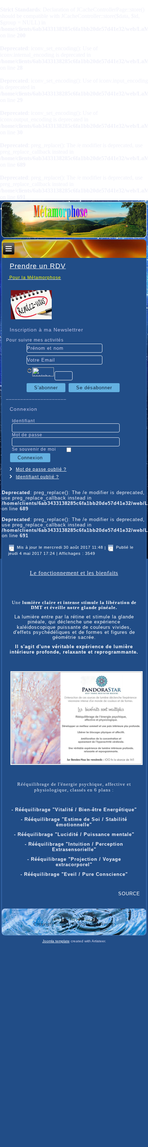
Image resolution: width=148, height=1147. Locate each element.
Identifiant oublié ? (37, 476)
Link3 (89, 920)
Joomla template (56, 941)
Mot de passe (27, 434)
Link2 (74, 920)
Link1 (58, 920)
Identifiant (23, 420)
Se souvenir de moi (34, 449)
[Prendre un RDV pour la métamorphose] (31, 317)
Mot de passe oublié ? (41, 469)
